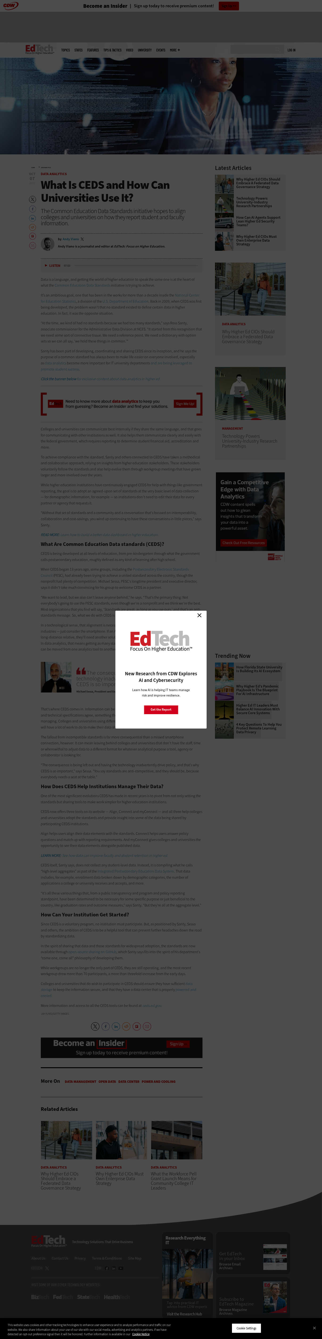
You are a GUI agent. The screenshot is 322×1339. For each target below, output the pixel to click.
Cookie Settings (246, 1328)
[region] (161, 1328)
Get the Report (161, 709)
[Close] (314, 1328)
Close (199, 615)
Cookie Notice (140, 1334)
